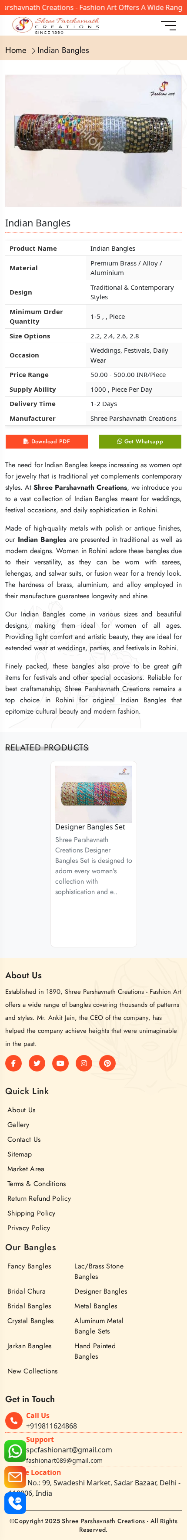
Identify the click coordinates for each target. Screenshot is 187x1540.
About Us (21, 1110)
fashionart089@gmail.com (64, 1460)
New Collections (32, 1371)
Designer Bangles (100, 1291)
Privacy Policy (28, 1228)
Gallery (18, 1125)
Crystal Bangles (30, 1321)
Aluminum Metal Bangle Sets (99, 1326)
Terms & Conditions (36, 1184)
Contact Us (23, 1139)
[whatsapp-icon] (15, 1451)
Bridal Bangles (29, 1306)
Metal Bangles (95, 1306)
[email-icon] (15, 1477)
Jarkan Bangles (29, 1346)
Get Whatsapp (142, 441)
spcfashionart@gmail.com (69, 1450)
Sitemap (19, 1154)
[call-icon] (15, 1503)
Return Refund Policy (39, 1198)
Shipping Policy (31, 1213)
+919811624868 (51, 1426)
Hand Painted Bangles (95, 1351)
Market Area (26, 1169)
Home (16, 50)
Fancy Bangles (29, 1266)
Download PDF (49, 441)
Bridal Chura (26, 1291)
